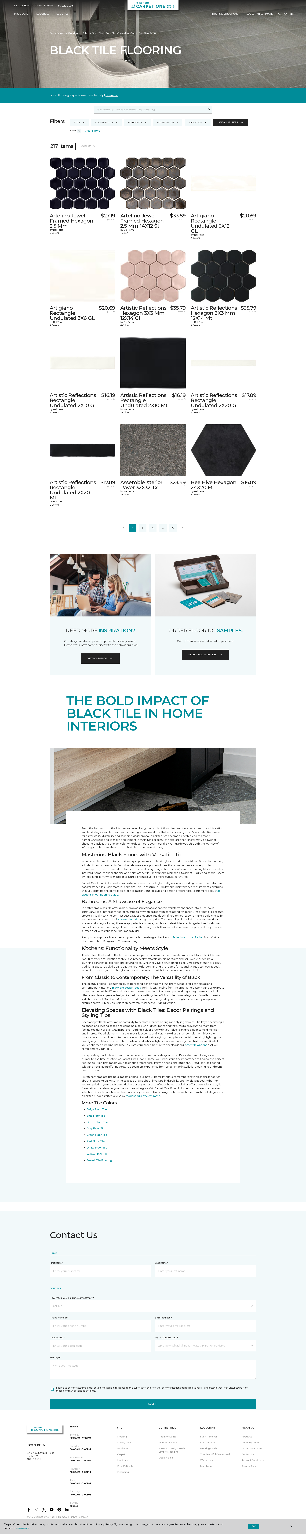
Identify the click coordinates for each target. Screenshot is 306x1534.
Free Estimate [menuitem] (125, 1466)
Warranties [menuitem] (206, 1460)
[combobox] (150, 110)
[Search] (209, 110)
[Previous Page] (123, 528)
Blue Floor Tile (96, 1115)
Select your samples (202, 654)
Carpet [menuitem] (121, 1454)
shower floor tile (128, 919)
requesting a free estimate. (143, 1096)
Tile (85, 33)
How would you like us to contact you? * (72, 1298)
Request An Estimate (259, 13)
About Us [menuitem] (247, 1436)
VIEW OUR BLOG (97, 658)
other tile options (196, 1045)
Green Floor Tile (97, 1134)
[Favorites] (285, 14)
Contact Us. (112, 95)
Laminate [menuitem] (122, 1460)
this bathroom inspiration (187, 937)
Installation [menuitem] (206, 1466)
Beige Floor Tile (97, 1109)
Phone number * (59, 1318)
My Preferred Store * (166, 1337)
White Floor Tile (97, 1147)
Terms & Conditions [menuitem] (253, 1460)
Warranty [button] (135, 122)
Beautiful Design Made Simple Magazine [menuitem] (172, 1450)
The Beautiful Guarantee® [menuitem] (215, 1454)
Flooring (73, 33)
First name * (56, 1263)
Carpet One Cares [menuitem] (252, 1448)
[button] (280, 14)
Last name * (161, 1263)
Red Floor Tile (96, 1141)
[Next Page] (183, 528)
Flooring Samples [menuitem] (169, 1442)
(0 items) (291, 14)
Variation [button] (195, 122)
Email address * (163, 1318)
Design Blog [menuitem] (166, 1457)
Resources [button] (42, 13)
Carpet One (56, 33)
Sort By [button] (86, 145)
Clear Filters (92, 130)
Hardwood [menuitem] (123, 1448)
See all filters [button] (228, 122)
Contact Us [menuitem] (248, 1454)
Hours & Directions (225, 13)
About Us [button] (62, 13)
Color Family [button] (104, 122)
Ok (253, 1526)
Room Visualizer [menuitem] (168, 1436)
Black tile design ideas (126, 987)
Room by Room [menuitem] (250, 1442)
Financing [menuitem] (123, 1472)
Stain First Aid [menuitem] (208, 1442)
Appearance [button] (165, 122)
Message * (55, 1357)
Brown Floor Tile (97, 1122)
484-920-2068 (65, 5)
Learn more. (22, 1528)
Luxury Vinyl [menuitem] (124, 1442)
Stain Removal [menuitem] (208, 1436)
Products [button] (21, 13)
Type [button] (77, 122)
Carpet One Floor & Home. (50, 1517)
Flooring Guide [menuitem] (208, 1448)
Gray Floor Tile (96, 1128)
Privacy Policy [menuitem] (250, 1466)
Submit (153, 1403)
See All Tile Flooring (99, 1160)
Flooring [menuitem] (122, 1436)
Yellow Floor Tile (97, 1154)
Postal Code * (57, 1337)
